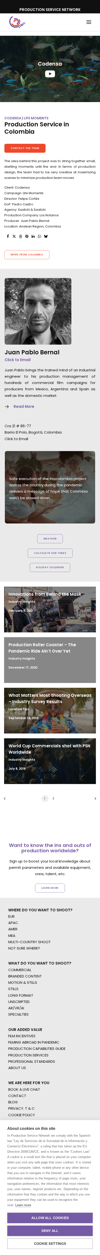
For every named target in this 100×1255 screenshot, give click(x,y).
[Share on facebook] (8, 236)
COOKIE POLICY (21, 1114)
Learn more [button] (50, 887)
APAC (13, 922)
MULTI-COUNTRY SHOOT (29, 941)
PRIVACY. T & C (21, 1108)
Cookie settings (50, 1244)
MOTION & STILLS (22, 982)
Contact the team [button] (25, 148)
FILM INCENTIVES (21, 1035)
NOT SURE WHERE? (24, 948)
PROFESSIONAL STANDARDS (31, 1061)
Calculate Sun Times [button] (50, 553)
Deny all (50, 1231)
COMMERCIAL (19, 969)
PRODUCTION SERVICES (28, 1055)
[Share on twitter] (14, 236)
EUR (11, 916)
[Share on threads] (20, 236)
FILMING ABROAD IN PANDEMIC (33, 1042)
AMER (12, 929)
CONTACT (17, 1095)
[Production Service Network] (17, 22)
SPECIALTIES (18, 1014)
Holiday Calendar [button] (50, 567)
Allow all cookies (50, 1218)
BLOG (13, 1102)
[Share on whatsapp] (39, 236)
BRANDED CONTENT (25, 976)
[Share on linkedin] (33, 236)
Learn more (23, 1205)
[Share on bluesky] (46, 236)
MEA (11, 935)
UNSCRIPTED (19, 1001)
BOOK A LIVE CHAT (24, 1089)
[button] (89, 22)
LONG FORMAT (20, 995)
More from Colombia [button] (27, 254)
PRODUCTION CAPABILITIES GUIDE (37, 1048)
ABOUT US (17, 1067)
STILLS (13, 988)
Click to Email (18, 359)
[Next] (93, 800)
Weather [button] (50, 538)
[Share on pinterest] (27, 236)
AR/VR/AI (16, 1008)
